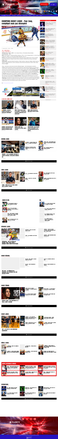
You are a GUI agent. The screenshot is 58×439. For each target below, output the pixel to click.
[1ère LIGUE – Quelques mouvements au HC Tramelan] (40, 265)
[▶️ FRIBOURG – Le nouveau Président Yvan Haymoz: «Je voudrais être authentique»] (42, 47)
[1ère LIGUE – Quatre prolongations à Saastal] (22, 265)
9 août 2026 (4, 274)
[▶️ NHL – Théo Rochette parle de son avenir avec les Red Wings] (4, 220)
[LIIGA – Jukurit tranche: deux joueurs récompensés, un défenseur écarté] (42, 30)
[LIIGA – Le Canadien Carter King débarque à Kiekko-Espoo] (40, 393)
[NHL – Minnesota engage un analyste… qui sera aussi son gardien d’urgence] (41, 220)
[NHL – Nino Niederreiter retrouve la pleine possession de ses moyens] (4, 204)
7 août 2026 (46, 232)
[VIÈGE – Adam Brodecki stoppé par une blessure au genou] (40, 174)
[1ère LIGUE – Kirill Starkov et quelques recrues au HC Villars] (22, 259)
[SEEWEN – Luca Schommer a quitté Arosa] (22, 236)
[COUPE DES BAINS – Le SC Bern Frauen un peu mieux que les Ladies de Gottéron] (40, 289)
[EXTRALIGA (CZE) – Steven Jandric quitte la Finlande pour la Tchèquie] (42, 71)
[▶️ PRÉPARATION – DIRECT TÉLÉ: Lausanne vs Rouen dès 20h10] (3, 346)
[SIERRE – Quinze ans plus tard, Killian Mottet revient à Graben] (10, 178)
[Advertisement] (48, 106)
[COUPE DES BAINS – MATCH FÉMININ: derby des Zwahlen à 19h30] (40, 294)
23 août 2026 (46, 290)
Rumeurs (4, 15)
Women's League (19, 15)
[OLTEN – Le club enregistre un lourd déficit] (22, 174)
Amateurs (30, 15)
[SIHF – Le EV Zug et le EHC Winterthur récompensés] (42, 59)
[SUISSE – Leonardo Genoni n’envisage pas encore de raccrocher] (40, 373)
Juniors (34, 15)
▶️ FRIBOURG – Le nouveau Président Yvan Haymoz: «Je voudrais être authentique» (6, 111)
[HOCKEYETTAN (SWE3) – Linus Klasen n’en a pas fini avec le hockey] (42, 82)
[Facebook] (23, 419)
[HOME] (2, 15)
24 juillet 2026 (27, 324)
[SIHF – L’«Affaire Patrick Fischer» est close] (42, 53)
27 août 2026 (47, 25)
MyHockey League (25, 15)
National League (8, 15)
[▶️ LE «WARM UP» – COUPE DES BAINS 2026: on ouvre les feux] (22, 352)
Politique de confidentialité (14, 430)
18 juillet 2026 (46, 324)
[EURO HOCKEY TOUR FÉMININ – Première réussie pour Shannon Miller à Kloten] (4, 373)
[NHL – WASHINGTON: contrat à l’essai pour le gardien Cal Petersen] (41, 214)
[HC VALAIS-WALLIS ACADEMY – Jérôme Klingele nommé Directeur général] (40, 318)
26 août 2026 (47, 54)
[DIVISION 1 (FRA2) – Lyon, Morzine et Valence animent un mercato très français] (42, 24)
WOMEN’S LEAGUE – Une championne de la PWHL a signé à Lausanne (20, 128)
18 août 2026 (46, 319)
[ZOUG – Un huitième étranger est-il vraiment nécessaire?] (40, 148)
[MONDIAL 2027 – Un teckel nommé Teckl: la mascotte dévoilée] (42, 77)
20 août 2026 (45, 348)
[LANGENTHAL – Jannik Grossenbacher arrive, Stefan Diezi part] (40, 236)
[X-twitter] (31, 419)
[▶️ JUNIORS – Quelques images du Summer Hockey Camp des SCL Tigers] (40, 323)
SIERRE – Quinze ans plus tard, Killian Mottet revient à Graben (33, 110)
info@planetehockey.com (14, 429)
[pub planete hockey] (21, 91)
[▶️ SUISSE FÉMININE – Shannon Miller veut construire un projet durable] (22, 373)
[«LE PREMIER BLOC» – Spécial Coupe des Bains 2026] (22, 346)
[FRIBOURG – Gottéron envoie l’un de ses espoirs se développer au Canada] (22, 323)
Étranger (41, 15)
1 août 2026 (9, 216)
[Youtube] (35, 419)
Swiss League (14, 15)
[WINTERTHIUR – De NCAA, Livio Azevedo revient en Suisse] (22, 230)
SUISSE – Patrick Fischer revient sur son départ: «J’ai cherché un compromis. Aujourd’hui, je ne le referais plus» (20, 111)
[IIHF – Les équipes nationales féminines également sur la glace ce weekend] (22, 294)
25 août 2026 (46, 149)
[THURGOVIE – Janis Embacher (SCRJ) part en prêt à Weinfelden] (40, 179)
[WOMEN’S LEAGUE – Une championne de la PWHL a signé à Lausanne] (10, 293)
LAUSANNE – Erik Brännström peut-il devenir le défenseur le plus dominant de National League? (7, 128)
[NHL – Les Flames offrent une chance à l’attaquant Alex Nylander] (42, 95)
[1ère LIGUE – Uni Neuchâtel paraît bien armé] (40, 259)
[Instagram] (27, 419)
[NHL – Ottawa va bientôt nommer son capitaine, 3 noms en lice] (41, 209)
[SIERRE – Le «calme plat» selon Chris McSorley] (22, 179)
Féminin (37, 15)
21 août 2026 (27, 180)
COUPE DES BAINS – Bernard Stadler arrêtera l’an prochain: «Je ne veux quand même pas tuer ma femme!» (33, 128)
